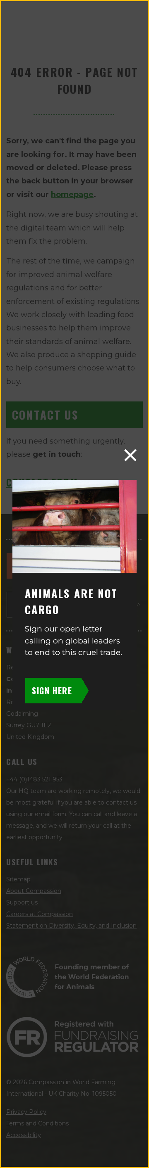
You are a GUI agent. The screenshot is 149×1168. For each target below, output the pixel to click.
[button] (130, 455)
